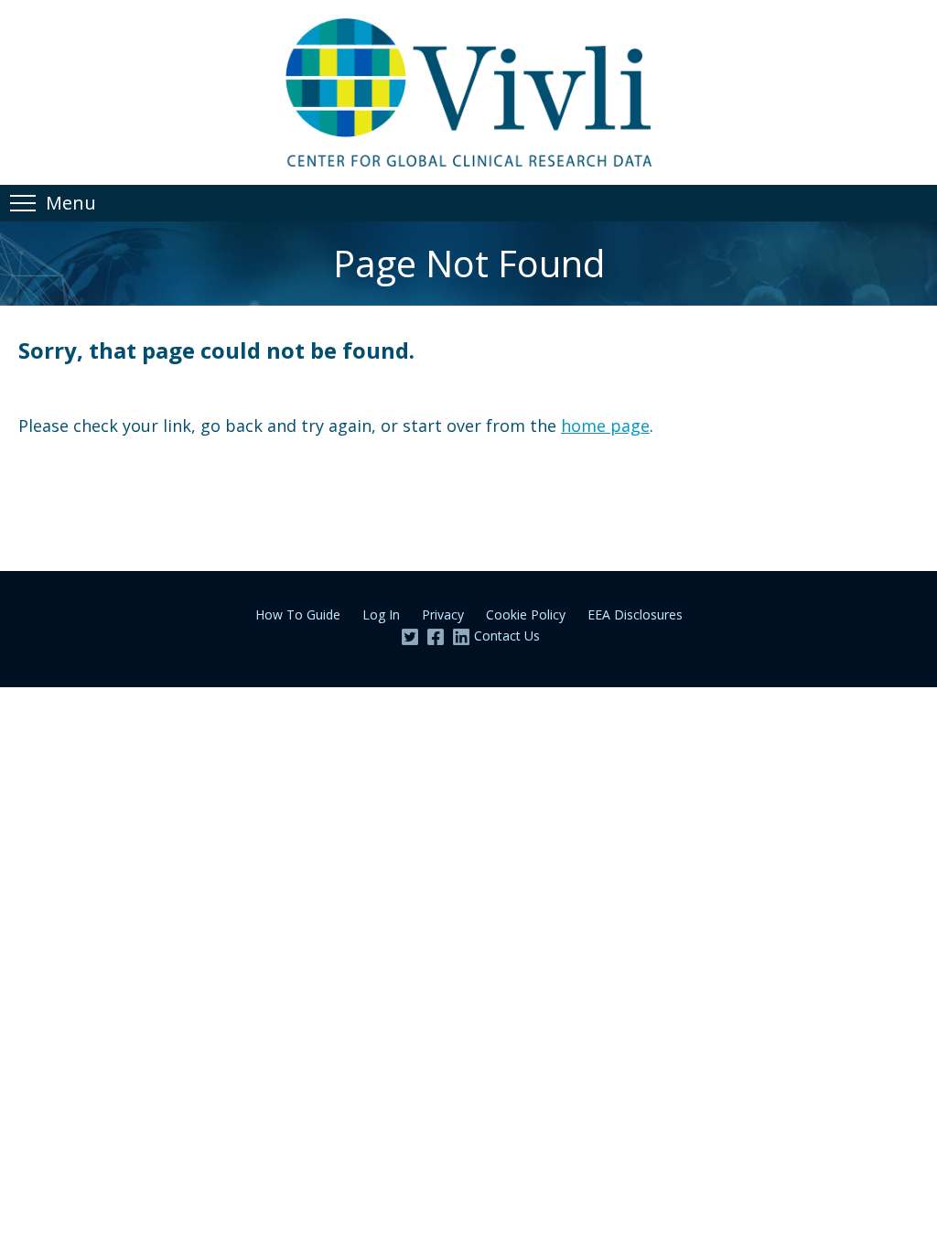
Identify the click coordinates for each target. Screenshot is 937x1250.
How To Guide (297, 614)
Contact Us (507, 635)
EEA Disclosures (635, 614)
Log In (381, 614)
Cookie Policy (525, 614)
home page (605, 425)
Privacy (443, 614)
